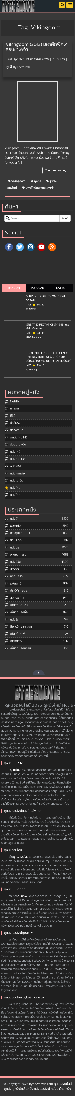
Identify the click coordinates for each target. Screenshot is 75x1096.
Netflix (14, 401)
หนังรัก (14, 619)
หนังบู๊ (14, 518)
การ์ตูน (14, 408)
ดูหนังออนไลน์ (20, 857)
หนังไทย (15, 495)
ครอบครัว (16, 576)
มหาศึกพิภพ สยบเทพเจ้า (39, 188)
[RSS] (52, 247)
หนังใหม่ (15, 487)
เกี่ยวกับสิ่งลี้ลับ (20, 612)
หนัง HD (15, 451)
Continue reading (56, 170)
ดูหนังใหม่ (15, 770)
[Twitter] (20, 247)
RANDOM (14, 287)
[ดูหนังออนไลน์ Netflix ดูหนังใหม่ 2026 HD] (18, 9)
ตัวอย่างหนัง (18, 444)
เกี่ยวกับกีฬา (18, 633)
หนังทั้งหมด (17, 459)
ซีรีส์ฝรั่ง (15, 423)
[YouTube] (41, 247)
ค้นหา (65, 218)
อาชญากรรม (18, 554)
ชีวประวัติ (16, 540)
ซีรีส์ (12, 415)
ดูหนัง (37, 181)
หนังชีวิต (15, 561)
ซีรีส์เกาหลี (16, 430)
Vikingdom (18, 181)
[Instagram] (31, 247)
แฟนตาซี (15, 583)
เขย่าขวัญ (16, 641)
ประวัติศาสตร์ (18, 590)
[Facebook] (9, 247)
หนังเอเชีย (16, 480)
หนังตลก (15, 547)
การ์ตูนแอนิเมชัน (20, 533)
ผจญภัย (15, 525)
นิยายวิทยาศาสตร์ (21, 626)
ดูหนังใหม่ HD (18, 437)
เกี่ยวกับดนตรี (19, 605)
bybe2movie (21, 67)
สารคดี (14, 569)
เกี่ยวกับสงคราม (20, 648)
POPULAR (37, 287)
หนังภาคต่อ (17, 473)
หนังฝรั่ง (15, 466)
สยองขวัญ (17, 597)
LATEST (61, 287)
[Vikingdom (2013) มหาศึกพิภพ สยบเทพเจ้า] (37, 111)
